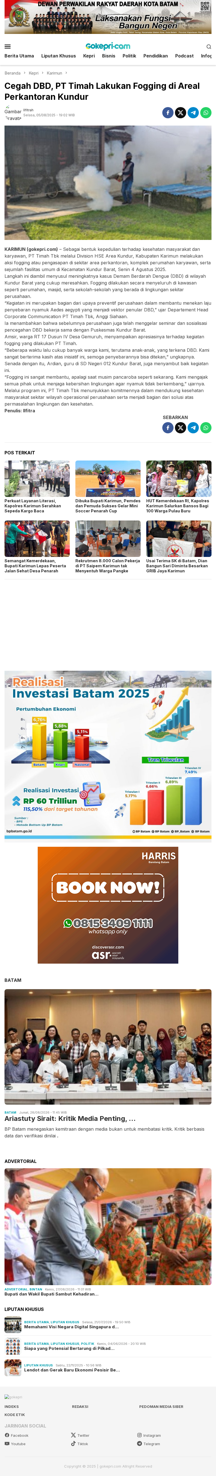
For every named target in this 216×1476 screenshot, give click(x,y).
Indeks (11, 1406)
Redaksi (80, 1406)
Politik (87, 1344)
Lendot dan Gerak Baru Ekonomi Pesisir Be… (72, 1370)
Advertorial (16, 1289)
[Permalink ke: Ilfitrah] (13, 112)
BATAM (12, 980)
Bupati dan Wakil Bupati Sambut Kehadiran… (51, 1294)
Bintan (36, 1289)
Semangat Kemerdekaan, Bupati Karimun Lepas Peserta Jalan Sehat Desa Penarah (35, 565)
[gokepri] (108, 46)
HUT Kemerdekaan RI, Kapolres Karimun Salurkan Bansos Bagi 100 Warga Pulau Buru (177, 505)
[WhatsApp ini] (206, 112)
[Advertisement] (108, 622)
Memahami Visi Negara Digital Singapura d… (71, 1326)
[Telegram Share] (193, 112)
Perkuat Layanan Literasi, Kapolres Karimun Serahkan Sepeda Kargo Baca (32, 505)
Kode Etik (14, 1414)
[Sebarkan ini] (168, 112)
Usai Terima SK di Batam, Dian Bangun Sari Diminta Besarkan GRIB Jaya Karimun (177, 565)
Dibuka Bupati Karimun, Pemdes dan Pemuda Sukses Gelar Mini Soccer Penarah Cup (108, 505)
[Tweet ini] (180, 112)
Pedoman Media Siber (161, 1406)
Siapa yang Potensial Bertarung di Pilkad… (69, 1348)
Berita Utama (36, 1322)
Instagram (152, 1435)
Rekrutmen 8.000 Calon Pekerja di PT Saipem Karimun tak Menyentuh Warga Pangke (107, 565)
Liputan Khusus (65, 1322)
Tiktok (82, 1444)
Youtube (18, 1444)
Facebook (19, 1435)
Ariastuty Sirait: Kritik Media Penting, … (70, 1119)
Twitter (83, 1435)
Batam (10, 1112)
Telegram (151, 1444)
